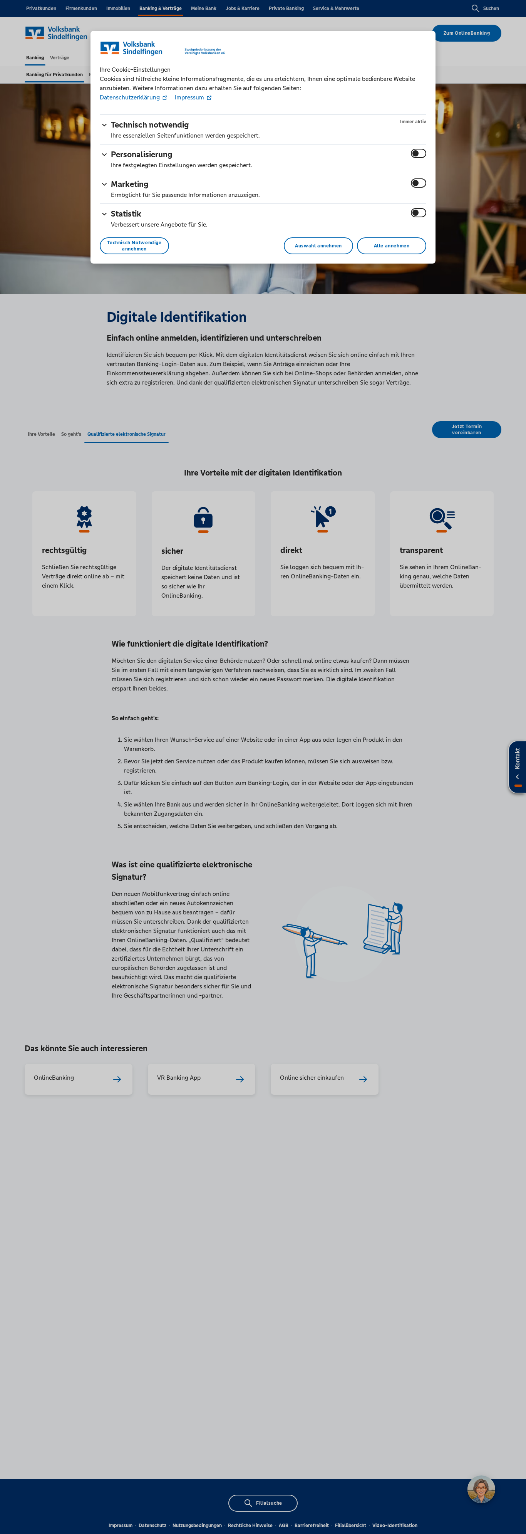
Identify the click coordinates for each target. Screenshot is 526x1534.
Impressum (189, 97)
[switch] (418, 153)
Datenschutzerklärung (130, 97)
